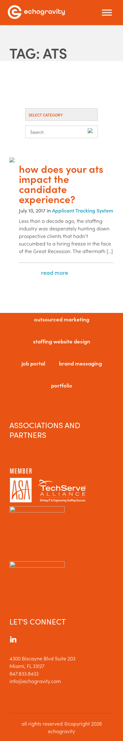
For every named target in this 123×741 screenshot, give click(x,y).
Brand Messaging (80, 363)
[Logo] (36, 12)
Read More (54, 272)
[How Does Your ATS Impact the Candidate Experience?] (61, 160)
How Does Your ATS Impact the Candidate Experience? (61, 184)
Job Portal (33, 363)
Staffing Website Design (61, 341)
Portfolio (61, 385)
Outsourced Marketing (61, 319)
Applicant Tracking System (82, 210)
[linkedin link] (13, 640)
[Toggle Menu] (107, 13)
